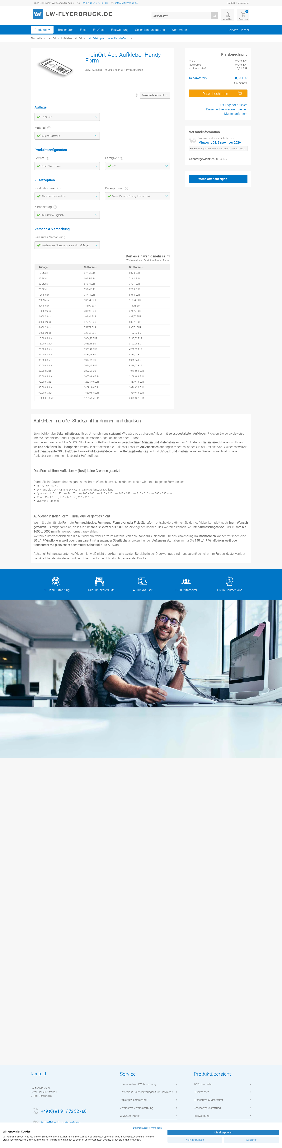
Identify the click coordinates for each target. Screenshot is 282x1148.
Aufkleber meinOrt (71, 38)
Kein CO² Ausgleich (52, 215)
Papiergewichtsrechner (133, 1100)
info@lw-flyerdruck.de (126, 2)
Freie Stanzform (50, 166)
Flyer (83, 30)
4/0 (114, 166)
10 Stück (46, 117)
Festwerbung (120, 30)
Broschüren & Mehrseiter (208, 1100)
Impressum (243, 3)
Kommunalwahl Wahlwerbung (138, 1084)
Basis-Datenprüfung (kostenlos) (131, 196)
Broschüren (65, 30)
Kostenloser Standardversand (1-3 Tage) (65, 245)
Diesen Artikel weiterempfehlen (226, 109)
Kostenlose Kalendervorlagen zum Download (146, 1092)
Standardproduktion (53, 196)
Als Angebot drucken (233, 105)
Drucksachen (201, 1092)
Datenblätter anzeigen (212, 179)
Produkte (41, 30)
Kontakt (231, 3)
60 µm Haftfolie (50, 136)
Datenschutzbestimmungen (147, 1127)
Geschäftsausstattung (150, 30)
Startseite (36, 38)
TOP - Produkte (203, 1084)
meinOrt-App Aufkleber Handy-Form (108, 38)
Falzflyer (99, 30)
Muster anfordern (235, 114)
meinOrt (51, 38)
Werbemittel (180, 30)
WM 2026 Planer (130, 1116)
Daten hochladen (215, 93)
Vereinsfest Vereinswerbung (136, 1108)
